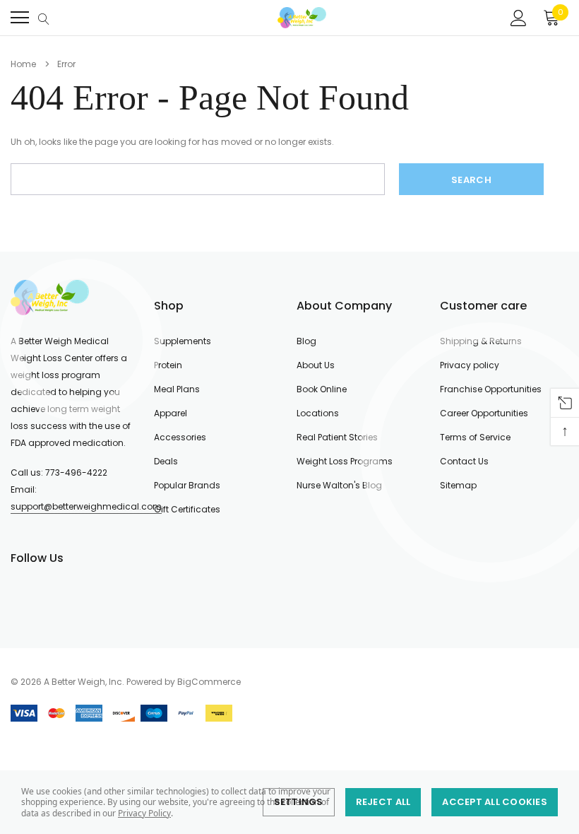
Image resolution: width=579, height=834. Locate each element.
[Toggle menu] (20, 17)
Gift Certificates (187, 509)
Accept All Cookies (494, 802)
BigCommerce (209, 682)
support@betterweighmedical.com (86, 506)
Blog (306, 341)
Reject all (383, 802)
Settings (298, 802)
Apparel (170, 413)
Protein (168, 365)
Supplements (182, 341)
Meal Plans (177, 389)
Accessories (180, 437)
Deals (166, 461)
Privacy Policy (144, 813)
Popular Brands (187, 485)
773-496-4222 (76, 472)
